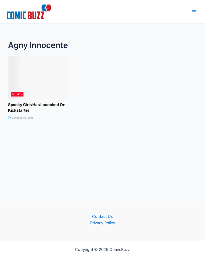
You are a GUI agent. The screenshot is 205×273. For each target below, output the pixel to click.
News (17, 94)
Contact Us (102, 216)
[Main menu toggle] (194, 11)
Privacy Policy (102, 222)
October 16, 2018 (22, 117)
